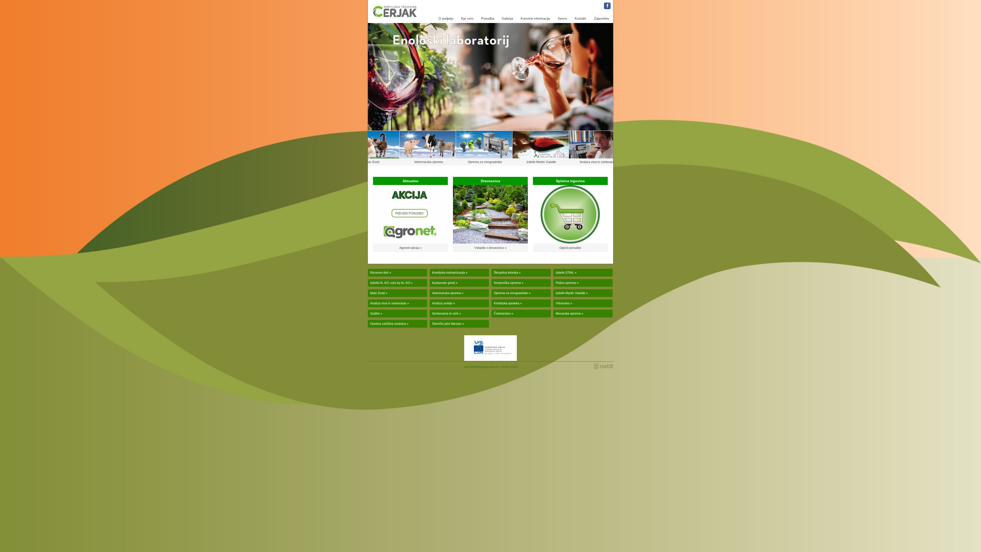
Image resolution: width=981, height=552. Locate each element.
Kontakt (580, 18)
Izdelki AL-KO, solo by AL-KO (390, 283)
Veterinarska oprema (446, 293)
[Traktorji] (490, 77)
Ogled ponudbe (570, 248)
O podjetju (445, 18)
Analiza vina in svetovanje (388, 303)
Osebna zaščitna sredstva (388, 324)
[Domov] (395, 11)
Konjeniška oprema (507, 283)
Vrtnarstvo (563, 303)
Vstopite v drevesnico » (490, 248)
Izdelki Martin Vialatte (570, 293)
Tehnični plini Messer (446, 324)
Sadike (375, 313)
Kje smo (467, 18)
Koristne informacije (535, 18)
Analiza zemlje (442, 303)
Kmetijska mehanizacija (448, 272)
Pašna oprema (566, 283)
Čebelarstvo (502, 313)
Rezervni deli (379, 272)
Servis (562, 18)
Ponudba (487, 18)
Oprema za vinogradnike (511, 293)
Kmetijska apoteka (506, 303)
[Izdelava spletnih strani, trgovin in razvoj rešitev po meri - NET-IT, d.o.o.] (603, 366)
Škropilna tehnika (506, 272)
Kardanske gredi (443, 283)
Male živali (377, 293)
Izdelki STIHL (565, 272)
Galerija (507, 18)
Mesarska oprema (568, 313)
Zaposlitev (601, 18)
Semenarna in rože (445, 313)
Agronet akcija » (410, 248)
